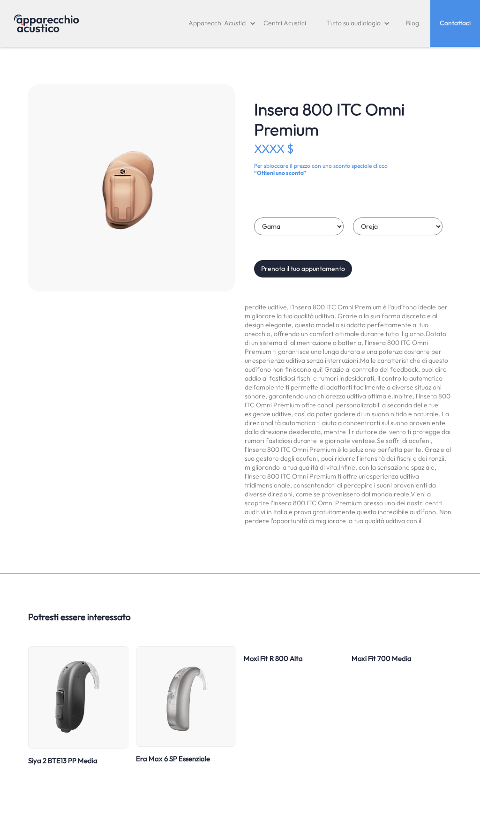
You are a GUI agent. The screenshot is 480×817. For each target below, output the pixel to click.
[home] (46, 23)
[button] (222, 23)
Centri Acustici (284, 23)
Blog (412, 23)
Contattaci (455, 23)
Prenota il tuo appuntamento (303, 268)
